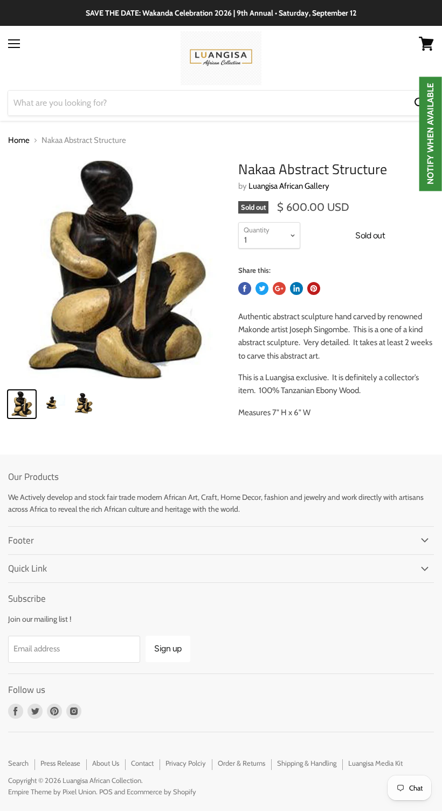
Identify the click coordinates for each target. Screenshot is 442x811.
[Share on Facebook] (244, 288)
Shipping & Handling (306, 763)
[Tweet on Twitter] (261, 288)
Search (18, 763)
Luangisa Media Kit (375, 763)
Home (19, 140)
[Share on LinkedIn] (296, 288)
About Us (105, 763)
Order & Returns (241, 763)
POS (106, 791)
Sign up (168, 648)
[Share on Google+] (279, 288)
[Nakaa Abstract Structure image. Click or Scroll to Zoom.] (117, 270)
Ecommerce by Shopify (161, 791)
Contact (142, 763)
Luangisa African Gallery (288, 186)
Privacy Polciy (185, 763)
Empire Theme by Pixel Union (52, 791)
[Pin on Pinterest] (313, 288)
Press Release (60, 763)
